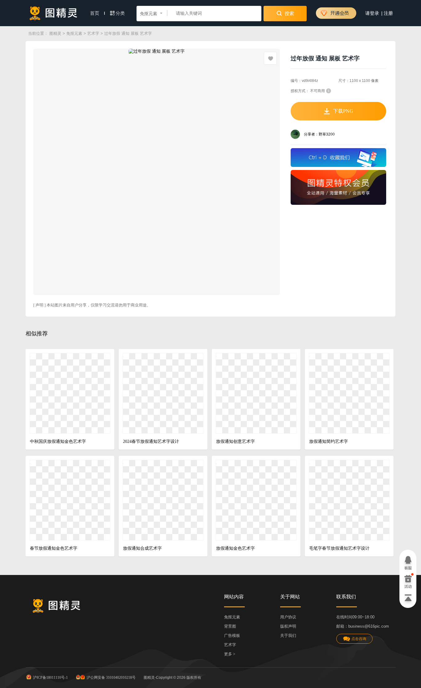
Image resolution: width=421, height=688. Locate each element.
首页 (95, 13)
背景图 (230, 626)
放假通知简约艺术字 (328, 441)
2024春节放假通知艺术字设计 (151, 441)
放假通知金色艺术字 (235, 548)
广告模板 (232, 635)
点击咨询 (358, 639)
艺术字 (93, 33)
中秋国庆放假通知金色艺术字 (58, 441)
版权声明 (288, 626)
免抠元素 (74, 33)
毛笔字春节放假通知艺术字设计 (339, 548)
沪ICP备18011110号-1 (50, 677)
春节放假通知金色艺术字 (53, 548)
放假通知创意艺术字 (235, 441)
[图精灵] (53, 13)
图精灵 (55, 33)
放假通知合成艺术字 (142, 548)
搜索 (289, 13)
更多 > (229, 654)
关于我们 (288, 635)
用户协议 (288, 617)
